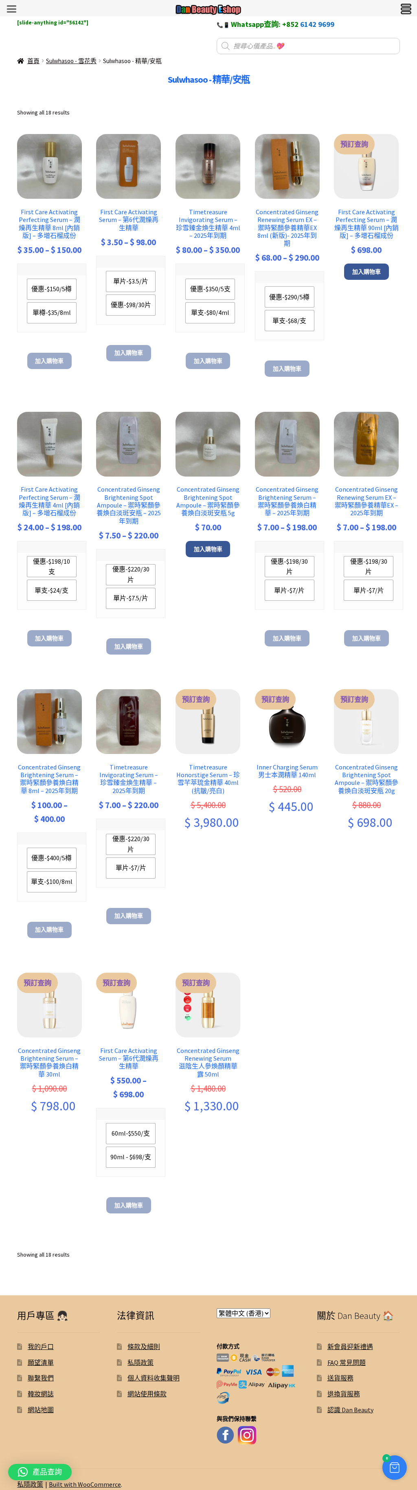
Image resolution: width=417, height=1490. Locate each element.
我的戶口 (41, 1347)
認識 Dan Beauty (350, 1410)
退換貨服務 (343, 1394)
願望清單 (41, 1362)
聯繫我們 (41, 1378)
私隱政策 (140, 1362)
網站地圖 (41, 1410)
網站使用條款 (147, 1394)
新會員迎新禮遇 (350, 1347)
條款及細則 (143, 1347)
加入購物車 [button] (366, 271)
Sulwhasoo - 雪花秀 (71, 61)
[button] (394, 1467)
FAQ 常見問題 (346, 1362)
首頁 (33, 61)
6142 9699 (317, 24)
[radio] (51, 289)
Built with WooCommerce (85, 1484)
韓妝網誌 (41, 1394)
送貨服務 (340, 1378)
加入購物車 (49, 361)
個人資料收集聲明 (153, 1378)
